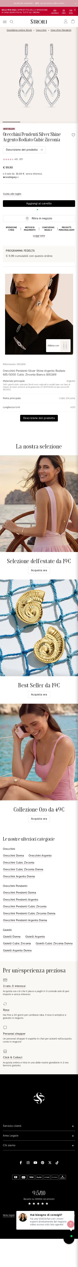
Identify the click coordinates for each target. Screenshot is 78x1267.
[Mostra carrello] (73, 21)
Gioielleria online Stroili (19, 30)
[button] (39, 232)
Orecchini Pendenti (61, 30)
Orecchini (41, 30)
